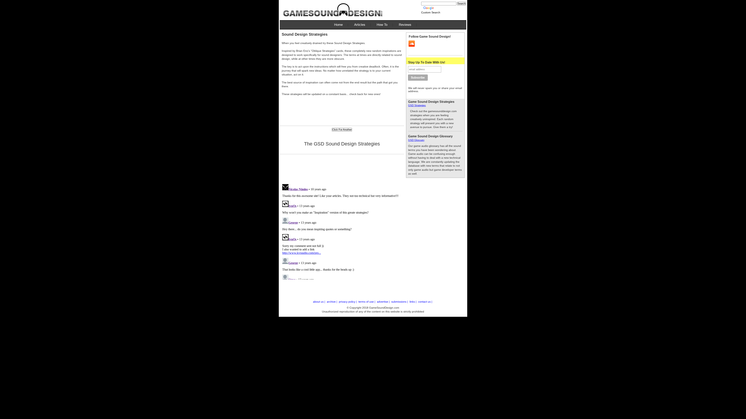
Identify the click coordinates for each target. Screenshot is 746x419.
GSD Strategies (417, 105)
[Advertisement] (341, 106)
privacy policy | (348, 301)
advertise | (383, 301)
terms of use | (367, 301)
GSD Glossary (416, 140)
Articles (359, 25)
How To (382, 25)
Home (338, 25)
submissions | (400, 301)
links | (413, 301)
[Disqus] (343, 231)
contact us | (425, 301)
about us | (319, 301)
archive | (332, 301)
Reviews (405, 25)
